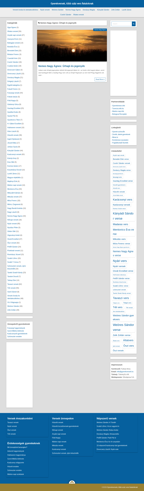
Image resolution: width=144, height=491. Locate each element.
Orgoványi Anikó (13, 235)
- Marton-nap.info (117, 111)
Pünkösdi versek (13, 250)
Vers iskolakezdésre (118, 311)
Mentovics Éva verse (123, 231)
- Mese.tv (114, 137)
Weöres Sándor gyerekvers (123, 317)
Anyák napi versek (14, 35)
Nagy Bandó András (14, 208)
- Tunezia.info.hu (117, 108)
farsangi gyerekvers (118, 173)
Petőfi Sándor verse (121, 278)
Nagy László (12, 212)
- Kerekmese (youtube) (119, 140)
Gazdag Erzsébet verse (123, 181)
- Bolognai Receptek (119, 114)
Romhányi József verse (119, 282)
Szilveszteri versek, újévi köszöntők (65, 453)
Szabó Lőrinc (12, 258)
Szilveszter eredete (14, 336)
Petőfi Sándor (12, 247)
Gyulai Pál (11, 116)
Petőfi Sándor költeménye (119, 274)
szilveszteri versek (119, 290)
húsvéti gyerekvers (119, 185)
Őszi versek (11, 243)
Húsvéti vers (116, 188)
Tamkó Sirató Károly (14, 272)
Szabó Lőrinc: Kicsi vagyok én (108, 426)
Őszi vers (128, 345)
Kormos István (12, 166)
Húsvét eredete (13, 466)
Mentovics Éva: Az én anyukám (108, 442)
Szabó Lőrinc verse (120, 286)
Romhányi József (13, 254)
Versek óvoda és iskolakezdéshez (25, 10)
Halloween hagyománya (16, 455)
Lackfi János (126, 10)
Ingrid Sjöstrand (13, 139)
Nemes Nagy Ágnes (73, 10)
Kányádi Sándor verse (123, 216)
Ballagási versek (13, 43)
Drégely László (13, 81)
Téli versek (11, 288)
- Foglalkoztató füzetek (119, 143)
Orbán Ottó (11, 231)
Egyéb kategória (13, 85)
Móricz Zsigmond (13, 204)
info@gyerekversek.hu (125, 372)
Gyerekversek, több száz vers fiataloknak (72, 4)
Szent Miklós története (15, 331)
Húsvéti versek (12, 135)
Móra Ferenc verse (121, 243)
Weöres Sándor (57, 10)
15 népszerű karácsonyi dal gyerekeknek (112, 445)
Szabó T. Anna (12, 262)
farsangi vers (117, 177)
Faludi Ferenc (12, 89)
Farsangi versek (13, 93)
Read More (100, 79)
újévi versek (116, 346)
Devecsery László (14, 74)
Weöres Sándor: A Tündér (106, 422)
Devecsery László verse (119, 166)
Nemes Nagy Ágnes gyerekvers (121, 247)
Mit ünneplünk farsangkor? (17, 447)
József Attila (11, 143)
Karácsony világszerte (15, 463)
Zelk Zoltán (115, 10)
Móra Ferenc (12, 200)
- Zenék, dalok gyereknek (120, 134)
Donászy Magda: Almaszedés (108, 434)
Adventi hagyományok (15, 451)
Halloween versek (14, 127)
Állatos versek (78, 15)
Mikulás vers (119, 239)
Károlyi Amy (11, 158)
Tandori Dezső (12, 276)
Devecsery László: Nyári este (107, 449)
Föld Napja (11, 100)
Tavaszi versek (12, 284)
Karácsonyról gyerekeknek (17, 334)
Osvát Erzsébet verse (123, 271)
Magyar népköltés (14, 177)
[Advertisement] (19, 375)
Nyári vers (120, 261)
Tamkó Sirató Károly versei (122, 293)
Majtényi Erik (12, 181)
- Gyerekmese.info (118, 106)
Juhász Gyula (12, 147)
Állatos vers (116, 341)
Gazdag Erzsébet (13, 108)
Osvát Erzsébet (13, 239)
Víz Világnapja (12, 302)
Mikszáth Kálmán (13, 193)
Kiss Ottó (10, 162)
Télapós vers (116, 303)
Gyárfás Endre (12, 112)
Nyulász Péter (12, 227)
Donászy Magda (89, 10)
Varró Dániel (12, 292)
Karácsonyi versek (14, 154)
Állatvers (128, 340)
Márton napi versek (14, 185)
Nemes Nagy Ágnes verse (123, 253)
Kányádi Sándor (103, 10)
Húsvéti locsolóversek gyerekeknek (65, 426)
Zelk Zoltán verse (121, 335)
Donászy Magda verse (122, 170)
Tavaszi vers (121, 298)
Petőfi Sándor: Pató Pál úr (106, 438)
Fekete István (12, 97)
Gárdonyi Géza (13, 104)
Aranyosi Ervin (12, 39)
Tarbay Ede (11, 280)
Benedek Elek (12, 50)
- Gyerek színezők (118, 132)
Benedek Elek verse (121, 159)
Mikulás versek (13, 197)
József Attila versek (118, 195)
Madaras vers (120, 224)
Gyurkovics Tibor (13, 120)
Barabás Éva (12, 47)
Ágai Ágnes (11, 27)
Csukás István (12, 66)
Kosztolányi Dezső (14, 170)
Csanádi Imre (12, 58)
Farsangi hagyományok (16, 328)
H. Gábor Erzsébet (14, 124)
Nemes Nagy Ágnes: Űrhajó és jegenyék (61, 66)
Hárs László (11, 131)
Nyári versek (45, 10)
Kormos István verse (119, 208)
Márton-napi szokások (15, 474)
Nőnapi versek (12, 220)
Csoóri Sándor (65, 15)
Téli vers (117, 307)
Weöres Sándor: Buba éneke (107, 430)
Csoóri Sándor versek (121, 163)
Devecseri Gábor (13, 70)
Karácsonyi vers (122, 199)
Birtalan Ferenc (13, 54)
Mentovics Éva (12, 189)
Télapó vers (127, 303)
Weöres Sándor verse (123, 327)
